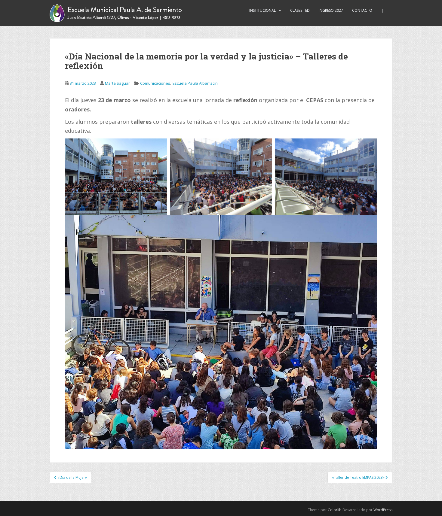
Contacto (362, 10)
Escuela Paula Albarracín (195, 83)
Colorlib (335, 509)
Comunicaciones (155, 83)
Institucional (262, 10)
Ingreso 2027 (331, 10)
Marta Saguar (117, 83)
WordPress (382, 509)
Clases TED (300, 10)
